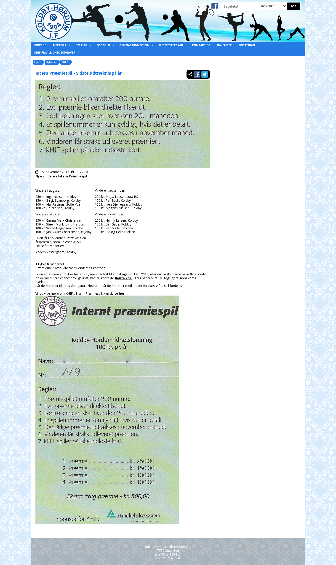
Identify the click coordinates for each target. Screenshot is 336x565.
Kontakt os (201, 45)
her (121, 293)
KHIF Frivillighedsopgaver (54, 52)
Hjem (37, 62)
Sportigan (247, 45)
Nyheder (59, 45)
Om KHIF (81, 45)
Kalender (224, 45)
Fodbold (103, 45)
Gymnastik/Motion (134, 45)
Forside (40, 45)
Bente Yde (123, 278)
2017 (64, 62)
